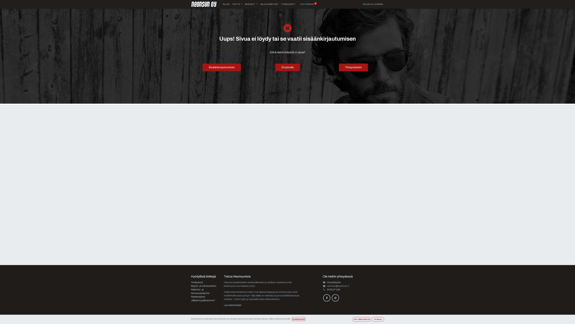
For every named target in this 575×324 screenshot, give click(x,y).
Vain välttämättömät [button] (362, 319)
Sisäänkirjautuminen (222, 67)
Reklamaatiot (198, 297)
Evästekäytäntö (298, 319)
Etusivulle (287, 67)
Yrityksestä (197, 282)
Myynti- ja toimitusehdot (203, 286)
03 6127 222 (333, 289)
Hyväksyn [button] (378, 319)
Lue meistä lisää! (232, 305)
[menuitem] (226, 4)
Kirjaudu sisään (373, 4)
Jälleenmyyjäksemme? (203, 300)
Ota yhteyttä (334, 282)
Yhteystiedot (353, 67)
